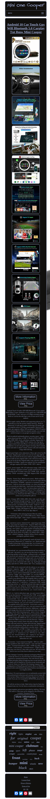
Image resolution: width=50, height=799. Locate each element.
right (12, 733)
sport (18, 751)
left (24, 750)
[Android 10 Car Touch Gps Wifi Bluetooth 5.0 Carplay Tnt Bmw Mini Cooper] (26, 51)
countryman (32, 754)
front (16, 758)
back (37, 758)
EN (24, 789)
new (40, 763)
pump (11, 751)
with (35, 734)
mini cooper (16, 746)
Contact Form (26, 780)
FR (27, 789)
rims (40, 734)
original (22, 738)
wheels (33, 764)
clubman (32, 746)
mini (24, 762)
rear (39, 750)
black (23, 768)
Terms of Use (26, 786)
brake (40, 754)
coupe (12, 753)
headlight (25, 759)
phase (32, 750)
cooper (35, 738)
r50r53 (31, 769)
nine (38, 742)
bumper (13, 763)
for (13, 738)
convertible (20, 754)
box (42, 747)
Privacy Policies (26, 783)
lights (20, 734)
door (20, 742)
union (26, 742)
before (14, 742)
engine (28, 734)
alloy (31, 759)
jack (33, 742)
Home (26, 777)
